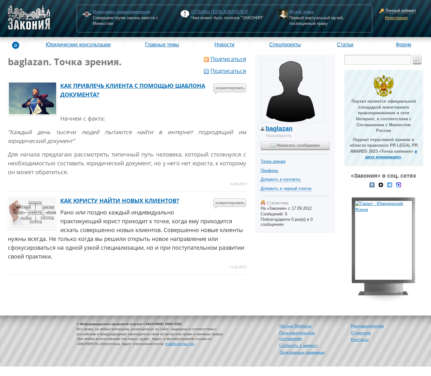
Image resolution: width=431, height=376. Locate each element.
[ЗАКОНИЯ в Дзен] (380, 184)
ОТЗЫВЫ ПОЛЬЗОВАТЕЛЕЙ (219, 11)
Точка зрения (273, 161)
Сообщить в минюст (298, 345)
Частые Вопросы (295, 326)
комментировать (230, 87)
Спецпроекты (285, 44)
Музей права (301, 11)
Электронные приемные (302, 352)
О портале (361, 333)
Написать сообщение (297, 145)
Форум (403, 44)
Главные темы (162, 44)
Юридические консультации (78, 44)
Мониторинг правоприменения (121, 11)
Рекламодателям (367, 326)
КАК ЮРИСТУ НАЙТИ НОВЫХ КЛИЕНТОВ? (119, 200)
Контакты (360, 339)
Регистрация (396, 18)
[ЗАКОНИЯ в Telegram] (389, 184)
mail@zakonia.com (179, 344)
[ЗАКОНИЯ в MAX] (398, 184)
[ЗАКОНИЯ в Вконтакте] (372, 184)
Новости (224, 44)
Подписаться (228, 59)
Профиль (269, 170)
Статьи (345, 44)
